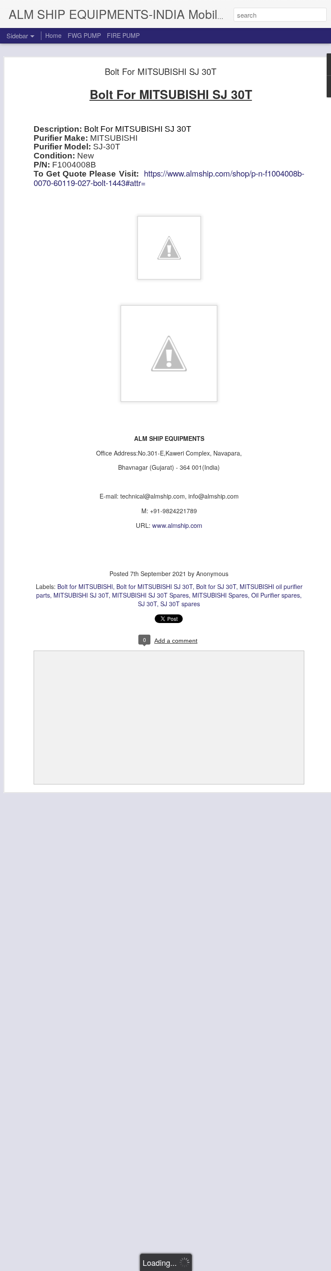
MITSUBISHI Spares (220, 595)
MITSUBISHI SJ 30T (81, 595)
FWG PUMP (84, 35)
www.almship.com (177, 525)
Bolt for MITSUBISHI (85, 586)
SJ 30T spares (180, 603)
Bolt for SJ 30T (216, 586)
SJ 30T (147, 603)
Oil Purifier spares (275, 595)
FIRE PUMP (123, 35)
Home (53, 35)
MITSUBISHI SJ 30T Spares (150, 595)
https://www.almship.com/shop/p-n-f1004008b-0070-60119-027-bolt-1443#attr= (169, 177)
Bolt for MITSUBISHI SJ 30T (154, 586)
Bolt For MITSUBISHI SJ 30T (160, 71)
